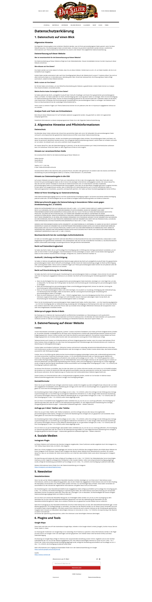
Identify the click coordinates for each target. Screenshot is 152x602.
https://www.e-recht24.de (42, 554)
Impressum (56, 577)
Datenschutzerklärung (94, 577)
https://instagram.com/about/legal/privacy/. (48, 467)
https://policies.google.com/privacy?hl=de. (47, 549)
